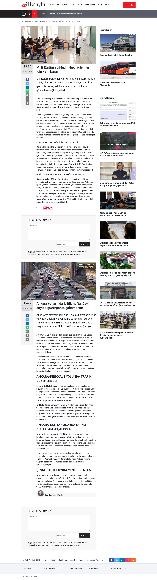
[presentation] (29, 14)
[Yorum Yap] (27, 103)
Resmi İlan (54, 5)
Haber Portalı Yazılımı (32, 577)
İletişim (53, 560)
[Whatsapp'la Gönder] (27, 91)
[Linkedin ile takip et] (122, 560)
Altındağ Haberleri (75, 568)
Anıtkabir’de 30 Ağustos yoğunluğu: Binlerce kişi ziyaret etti (71, 14)
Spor (100, 5)
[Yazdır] (27, 99)
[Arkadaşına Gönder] (27, 95)
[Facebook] (27, 79)
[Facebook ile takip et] (111, 560)
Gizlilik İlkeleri (63, 560)
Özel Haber (76, 5)
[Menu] (126, 5)
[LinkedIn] (27, 87)
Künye (46, 560)
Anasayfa (27, 22)
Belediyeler (89, 5)
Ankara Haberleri (30, 568)
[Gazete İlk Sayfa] (33, 5)
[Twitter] (27, 83)
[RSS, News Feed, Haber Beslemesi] (133, 560)
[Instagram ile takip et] (127, 560)
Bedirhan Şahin (51, 495)
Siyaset (108, 5)
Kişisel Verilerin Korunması (94, 560)
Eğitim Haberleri (39, 22)
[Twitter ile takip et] (117, 560)
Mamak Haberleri (119, 568)
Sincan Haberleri (97, 568)
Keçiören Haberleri (53, 568)
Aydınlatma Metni (76, 560)
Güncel (65, 5)
